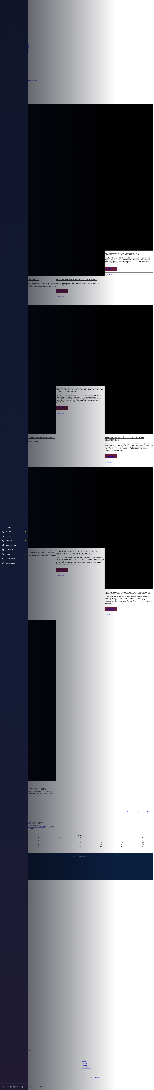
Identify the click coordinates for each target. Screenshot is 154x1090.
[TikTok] (18, 1087)
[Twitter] (11, 1087)
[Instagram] (7, 1087)
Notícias (61, 296)
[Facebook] (3, 1087)
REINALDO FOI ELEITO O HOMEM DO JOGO (31, 437)
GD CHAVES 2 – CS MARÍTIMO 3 (122, 254)
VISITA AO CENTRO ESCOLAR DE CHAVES (127, 593)
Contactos (85, 1065)
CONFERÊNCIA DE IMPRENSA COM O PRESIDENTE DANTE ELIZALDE (76, 552)
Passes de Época (86, 1068)
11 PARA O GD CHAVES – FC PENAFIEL (76, 279)
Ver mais (62, 290)
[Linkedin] (22, 1087)
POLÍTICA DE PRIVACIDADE (91, 1077)
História (84, 1061)
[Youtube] (14, 1087)
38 (147, 811)
